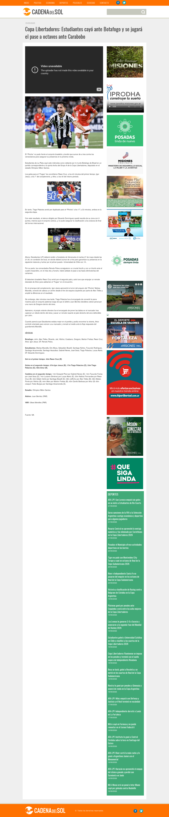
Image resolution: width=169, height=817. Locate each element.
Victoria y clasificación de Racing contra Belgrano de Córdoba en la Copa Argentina (125, 592)
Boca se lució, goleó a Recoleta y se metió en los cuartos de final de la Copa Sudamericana (124, 672)
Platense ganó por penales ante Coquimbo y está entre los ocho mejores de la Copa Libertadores (124, 608)
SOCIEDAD (91, 2)
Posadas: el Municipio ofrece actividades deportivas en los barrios (125, 546)
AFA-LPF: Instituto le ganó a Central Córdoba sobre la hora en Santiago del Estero (124, 740)
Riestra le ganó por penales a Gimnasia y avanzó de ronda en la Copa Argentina (125, 687)
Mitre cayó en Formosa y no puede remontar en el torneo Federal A (122, 725)
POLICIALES (77, 2)
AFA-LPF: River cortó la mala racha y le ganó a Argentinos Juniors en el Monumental (124, 756)
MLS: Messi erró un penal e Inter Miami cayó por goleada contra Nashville (124, 786)
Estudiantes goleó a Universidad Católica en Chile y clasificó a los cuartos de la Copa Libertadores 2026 (125, 640)
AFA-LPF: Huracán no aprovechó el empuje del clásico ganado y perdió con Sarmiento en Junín (125, 772)
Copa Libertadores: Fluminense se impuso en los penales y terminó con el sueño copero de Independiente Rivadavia (125, 656)
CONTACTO (104, 2)
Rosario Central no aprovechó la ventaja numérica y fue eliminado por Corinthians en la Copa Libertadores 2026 (125, 532)
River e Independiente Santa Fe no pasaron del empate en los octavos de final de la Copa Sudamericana (123, 576)
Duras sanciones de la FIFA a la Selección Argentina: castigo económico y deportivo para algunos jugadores (125, 516)
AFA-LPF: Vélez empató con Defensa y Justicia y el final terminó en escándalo (124, 700)
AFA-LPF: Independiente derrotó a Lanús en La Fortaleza (124, 713)
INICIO (26, 2)
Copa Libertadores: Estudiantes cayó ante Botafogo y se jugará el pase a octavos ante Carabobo (83, 32)
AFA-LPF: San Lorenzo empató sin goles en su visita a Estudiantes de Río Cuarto (124, 501)
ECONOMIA (50, 2)
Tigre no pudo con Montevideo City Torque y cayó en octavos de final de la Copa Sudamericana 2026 (124, 560)
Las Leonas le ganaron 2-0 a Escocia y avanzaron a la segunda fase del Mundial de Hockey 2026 (124, 624)
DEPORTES (64, 2)
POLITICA (37, 2)
